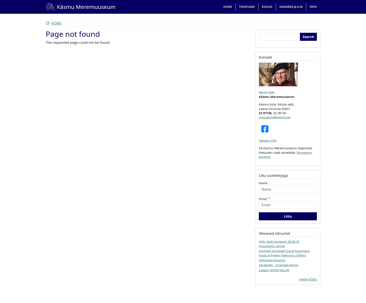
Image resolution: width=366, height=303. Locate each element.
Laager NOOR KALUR (274, 270)
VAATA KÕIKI (308, 279)
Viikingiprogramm (272, 260)
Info (313, 7)
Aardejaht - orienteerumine (278, 265)
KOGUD (267, 7)
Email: (263, 199)
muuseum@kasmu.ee (274, 117)
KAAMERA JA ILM (291, 7)
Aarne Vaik (266, 92)
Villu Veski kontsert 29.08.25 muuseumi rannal (279, 243)
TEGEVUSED (247, 7)
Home (227, 7)
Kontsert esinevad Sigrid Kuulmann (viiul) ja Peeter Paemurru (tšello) (284, 253)
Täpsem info (268, 140)
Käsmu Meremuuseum (80, 7)
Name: (263, 183)
